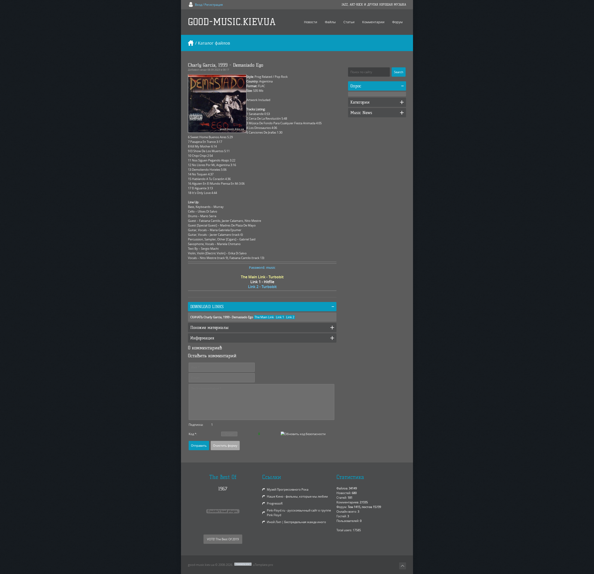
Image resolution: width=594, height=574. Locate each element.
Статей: (341, 497)
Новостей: (343, 493)
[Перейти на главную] (191, 43)
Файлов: (342, 488)
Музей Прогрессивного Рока (287, 489)
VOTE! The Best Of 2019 (223, 539)
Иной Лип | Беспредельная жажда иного (296, 522)
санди (203, 69)
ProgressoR (275, 503)
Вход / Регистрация (209, 5)
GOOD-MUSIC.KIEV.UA (232, 22)
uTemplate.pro (263, 565)
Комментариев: (347, 502)
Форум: (341, 507)
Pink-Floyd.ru (276, 510)
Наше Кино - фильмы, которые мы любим (297, 496)
